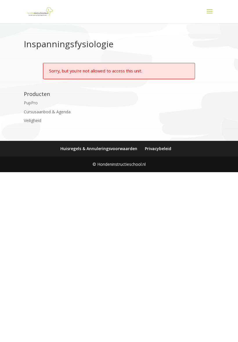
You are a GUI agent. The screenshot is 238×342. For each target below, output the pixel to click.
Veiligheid (32, 120)
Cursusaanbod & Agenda (47, 111)
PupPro (31, 102)
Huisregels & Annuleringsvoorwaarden (98, 148)
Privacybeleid (158, 148)
